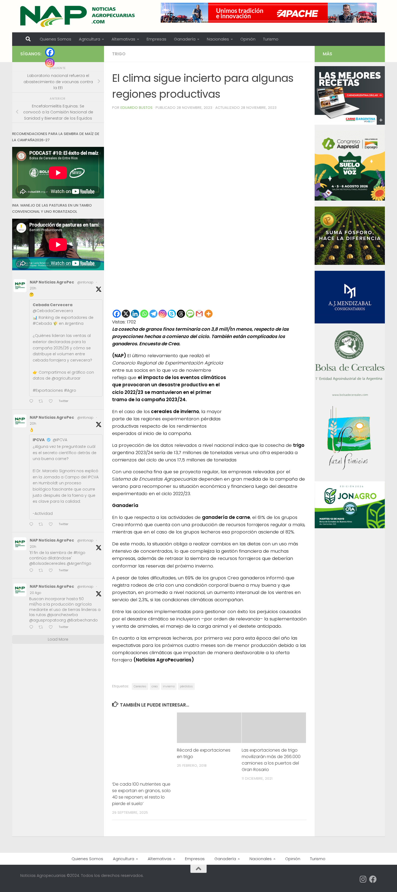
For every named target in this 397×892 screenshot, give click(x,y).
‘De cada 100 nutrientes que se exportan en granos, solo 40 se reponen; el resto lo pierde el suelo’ (141, 794)
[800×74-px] (269, 13)
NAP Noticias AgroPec (52, 282)
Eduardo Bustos (136, 107)
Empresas (156, 39)
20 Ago (35, 592)
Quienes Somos (55, 39)
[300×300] (350, 199)
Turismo (270, 39)
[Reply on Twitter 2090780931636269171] (32, 571)
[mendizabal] (350, 322)
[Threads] (181, 314)
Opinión (247, 39)
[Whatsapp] (144, 314)
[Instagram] (163, 314)
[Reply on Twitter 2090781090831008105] (32, 524)
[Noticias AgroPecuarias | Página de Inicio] (78, 16)
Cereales (140, 686)
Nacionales (218, 39)
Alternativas (123, 39)
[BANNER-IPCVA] (350, 123)
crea (155, 686)
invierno (169, 686)
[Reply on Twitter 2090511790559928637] (32, 627)
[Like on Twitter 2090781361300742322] (52, 401)
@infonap (85, 282)
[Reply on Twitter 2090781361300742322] (32, 401)
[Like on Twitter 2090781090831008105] (52, 524)
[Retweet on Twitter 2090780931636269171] (42, 571)
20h (33, 288)
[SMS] (190, 314)
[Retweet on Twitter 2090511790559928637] (42, 627)
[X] (126, 314)
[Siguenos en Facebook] (373, 879)
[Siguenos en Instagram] (363, 879)
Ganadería (185, 39)
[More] (208, 314)
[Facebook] (117, 314)
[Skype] (172, 314)
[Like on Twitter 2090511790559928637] (52, 627)
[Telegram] (153, 314)
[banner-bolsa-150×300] (350, 395)
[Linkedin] (135, 314)
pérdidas (186, 686)
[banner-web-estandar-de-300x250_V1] (350, 263)
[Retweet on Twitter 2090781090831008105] (42, 524)
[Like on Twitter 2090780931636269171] (52, 571)
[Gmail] (199, 314)
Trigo (119, 54)
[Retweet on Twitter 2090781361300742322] (42, 401)
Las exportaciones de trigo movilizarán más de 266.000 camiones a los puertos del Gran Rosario (271, 760)
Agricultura (89, 39)
